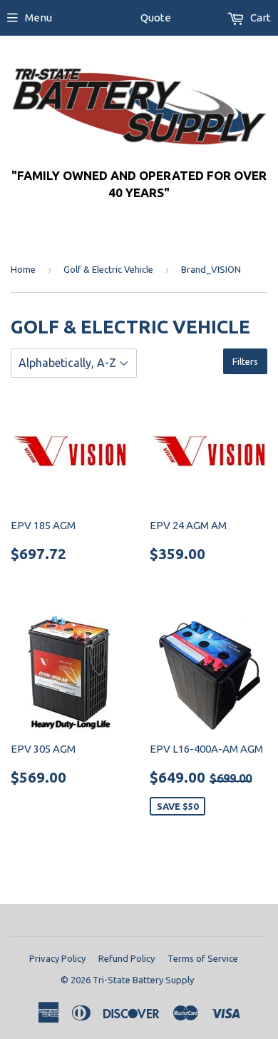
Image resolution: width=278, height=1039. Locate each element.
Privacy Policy (57, 958)
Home (23, 269)
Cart (259, 17)
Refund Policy (126, 958)
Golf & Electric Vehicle (108, 269)
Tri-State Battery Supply (143, 980)
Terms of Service (203, 958)
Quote (155, 17)
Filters (245, 361)
